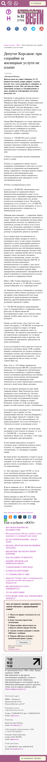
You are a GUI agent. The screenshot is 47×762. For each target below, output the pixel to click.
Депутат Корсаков (27, 512)
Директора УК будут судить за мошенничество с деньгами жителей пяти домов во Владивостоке (24, 580)
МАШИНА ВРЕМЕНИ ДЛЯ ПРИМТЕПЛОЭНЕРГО (17, 562)
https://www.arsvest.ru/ (15, 689)
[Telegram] (29, 517)
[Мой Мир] (15, 517)
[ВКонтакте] (5, 517)
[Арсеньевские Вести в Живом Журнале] (17, 29)
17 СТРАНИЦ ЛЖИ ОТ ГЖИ (17, 574)
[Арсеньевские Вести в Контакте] (25, 29)
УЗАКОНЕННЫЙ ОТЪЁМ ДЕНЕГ (19, 567)
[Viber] (34, 517)
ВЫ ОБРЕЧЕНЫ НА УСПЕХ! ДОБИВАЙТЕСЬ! (17, 587)
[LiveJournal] (24, 517)
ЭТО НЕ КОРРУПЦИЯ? (15, 592)
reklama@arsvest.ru (16, 749)
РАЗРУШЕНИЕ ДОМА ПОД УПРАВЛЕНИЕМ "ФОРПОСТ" (24, 597)
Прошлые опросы (13, 649)
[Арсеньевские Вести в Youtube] (41, 29)
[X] (20, 517)
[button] (38, 3)
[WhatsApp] (5, 520)
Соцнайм (18, 512)
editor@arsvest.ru (16, 725)
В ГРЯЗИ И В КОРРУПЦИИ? (17, 571)
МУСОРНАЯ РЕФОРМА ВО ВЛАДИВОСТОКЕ (17, 528)
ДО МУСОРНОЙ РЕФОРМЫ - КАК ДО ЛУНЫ (21, 540)
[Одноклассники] (10, 517)
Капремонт (11, 512)
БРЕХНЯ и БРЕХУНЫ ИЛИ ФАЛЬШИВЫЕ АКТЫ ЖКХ (23, 546)
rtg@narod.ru (14, 739)
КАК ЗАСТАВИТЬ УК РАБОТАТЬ (19, 557)
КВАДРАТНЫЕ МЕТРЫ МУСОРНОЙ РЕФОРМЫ (21, 552)
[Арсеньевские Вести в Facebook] (9, 29)
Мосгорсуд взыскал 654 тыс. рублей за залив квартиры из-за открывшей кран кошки (23, 534)
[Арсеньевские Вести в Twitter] (33, 29)
